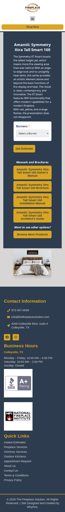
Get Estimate (24, 148)
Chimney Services (15, 451)
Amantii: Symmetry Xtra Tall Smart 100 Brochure (32, 186)
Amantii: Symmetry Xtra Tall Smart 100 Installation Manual (32, 200)
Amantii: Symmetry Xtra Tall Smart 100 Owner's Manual (32, 172)
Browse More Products (32, 234)
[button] (32, 18)
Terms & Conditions (16, 475)
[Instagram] (16, 337)
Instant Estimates (15, 442)
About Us (10, 466)
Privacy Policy (13, 480)
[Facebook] (7, 337)
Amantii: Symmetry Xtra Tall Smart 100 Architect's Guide (32, 215)
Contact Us (11, 470)
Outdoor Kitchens (15, 456)
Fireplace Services (15, 447)
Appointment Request (17, 461)
